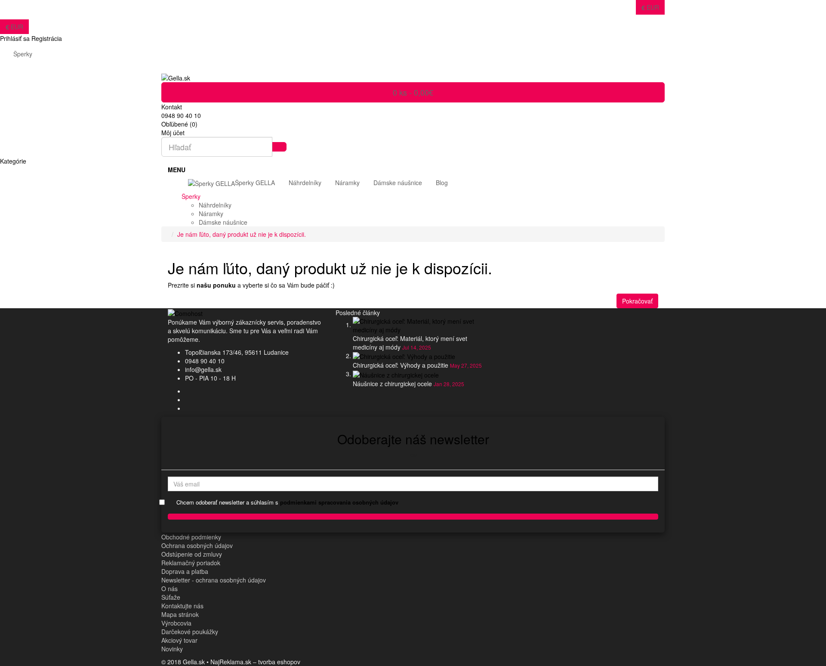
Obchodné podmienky (191, 537)
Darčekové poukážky (189, 631)
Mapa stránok (180, 614)
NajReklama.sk (230, 661)
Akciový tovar (179, 640)
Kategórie (13, 161)
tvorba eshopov (279, 661)
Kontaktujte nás (182, 605)
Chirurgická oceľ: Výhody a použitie (400, 365)
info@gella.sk (203, 369)
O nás (169, 588)
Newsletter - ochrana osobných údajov (213, 580)
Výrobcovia (176, 623)
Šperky (22, 54)
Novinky (172, 648)
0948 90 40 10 (205, 360)
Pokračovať (637, 301)
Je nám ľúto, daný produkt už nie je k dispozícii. (241, 234)
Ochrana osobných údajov (197, 545)
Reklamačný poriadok (190, 562)
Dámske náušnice (223, 222)
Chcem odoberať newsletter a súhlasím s (287, 502)
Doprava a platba (184, 571)
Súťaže (170, 597)
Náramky (211, 213)
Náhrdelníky (215, 205)
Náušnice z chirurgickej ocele (392, 383)
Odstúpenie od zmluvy (191, 554)
